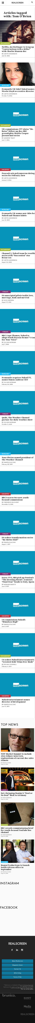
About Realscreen (17, 961)
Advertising (17, 973)
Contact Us (17, 969)
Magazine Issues (17, 965)
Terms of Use (17, 977)
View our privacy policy (27, 989)
